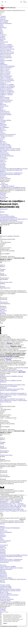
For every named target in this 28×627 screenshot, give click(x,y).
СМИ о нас (3, 548)
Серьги (14, 219)
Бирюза (2, 286)
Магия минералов (5, 532)
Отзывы (2, 309)
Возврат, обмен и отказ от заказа (10, 589)
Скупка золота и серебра (8, 566)
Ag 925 (2, 273)
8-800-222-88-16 (5, 178)
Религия (8, 220)
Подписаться (22, 519)
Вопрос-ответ (4, 592)
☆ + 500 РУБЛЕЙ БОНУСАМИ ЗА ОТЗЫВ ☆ (13, 507)
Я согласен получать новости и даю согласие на (12, 522)
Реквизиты (3, 576)
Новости (2, 546)
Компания (3, 542)
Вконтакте (3, 193)
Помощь (2, 582)
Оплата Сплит (4, 596)
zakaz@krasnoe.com (19, 187)
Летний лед (4, 302)
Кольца (9, 219)
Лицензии (3, 573)
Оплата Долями (5, 598)
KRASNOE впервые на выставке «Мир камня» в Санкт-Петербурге (12, 389)
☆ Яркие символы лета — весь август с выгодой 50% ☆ (12, 499)
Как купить (3, 310)
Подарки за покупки (16, 222)
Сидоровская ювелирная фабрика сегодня (13, 555)
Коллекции (3, 531)
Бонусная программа (6, 599)
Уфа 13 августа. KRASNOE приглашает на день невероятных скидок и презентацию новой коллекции (13, 400)
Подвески (19, 219)
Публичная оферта (6, 578)
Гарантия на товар (5, 588)
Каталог (2, 526)
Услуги (2, 533)
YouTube (3, 196)
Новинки (8, 216)
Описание (3, 308)
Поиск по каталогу (6, 593)
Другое (7, 222)
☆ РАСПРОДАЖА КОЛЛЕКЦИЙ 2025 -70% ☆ (10, 503)
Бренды (2, 570)
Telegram (3, 194)
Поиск (2, 539)
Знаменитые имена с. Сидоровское (11, 559)
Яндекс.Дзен (4, 197)
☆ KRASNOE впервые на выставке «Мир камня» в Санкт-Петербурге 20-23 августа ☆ (13, 509)
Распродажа (9, 217)
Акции (2, 529)
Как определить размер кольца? (10, 590)
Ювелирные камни (6, 569)
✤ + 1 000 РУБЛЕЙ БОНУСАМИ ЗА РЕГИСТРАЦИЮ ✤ (13, 506)
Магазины (3, 565)
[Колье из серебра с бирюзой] (9, 236)
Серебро (2, 269)
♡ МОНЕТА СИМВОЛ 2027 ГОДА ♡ (11, 504)
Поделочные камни (6, 282)
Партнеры (3, 572)
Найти (1, 513)
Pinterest (3, 199)
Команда (3, 551)
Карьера (2, 552)
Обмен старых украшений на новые (11, 568)
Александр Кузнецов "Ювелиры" (10, 560)
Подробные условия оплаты (9, 357)
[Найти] (0, 15)
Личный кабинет (5, 541)
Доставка (3, 313)
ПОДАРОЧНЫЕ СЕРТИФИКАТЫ (10, 528)
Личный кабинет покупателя (9, 595)
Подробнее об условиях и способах (11, 370)
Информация (4, 562)
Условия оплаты (5, 585)
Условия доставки (5, 586)
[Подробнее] (0, 383)
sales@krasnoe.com (7, 187)
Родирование (4, 278)
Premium (3, 216)
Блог (1, 538)
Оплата (2, 312)
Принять (5, 623)
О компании (4, 545)
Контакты (3, 553)
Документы (3, 575)
